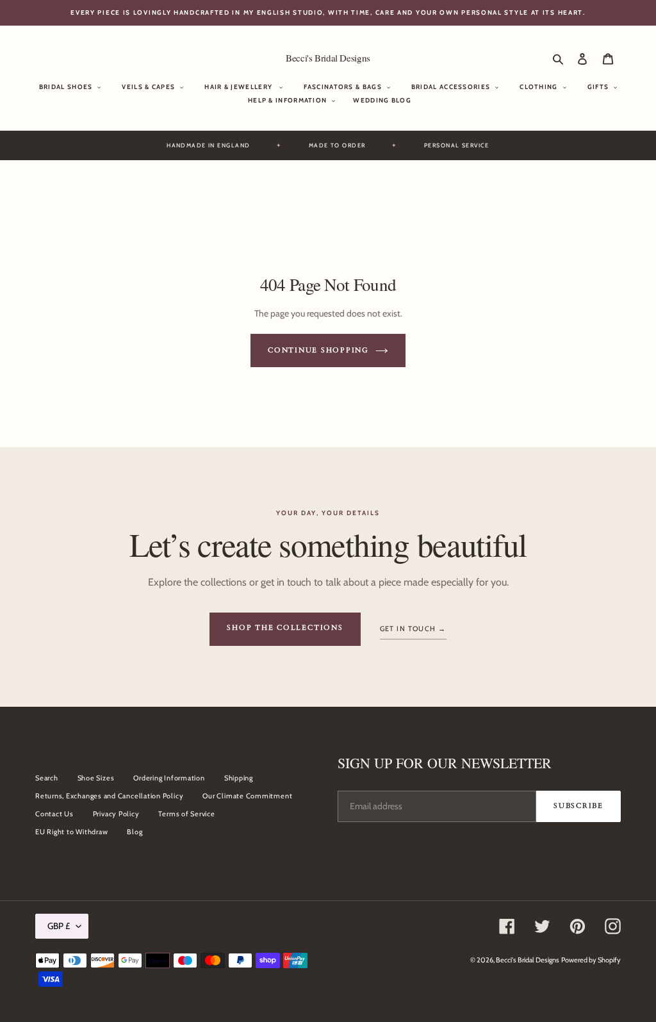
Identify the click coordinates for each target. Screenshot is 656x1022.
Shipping (238, 777)
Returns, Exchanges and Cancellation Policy (109, 795)
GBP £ (58, 926)
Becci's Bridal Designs (328, 58)
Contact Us (54, 813)
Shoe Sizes (96, 777)
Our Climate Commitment (247, 795)
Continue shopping (318, 350)
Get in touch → (413, 628)
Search (46, 777)
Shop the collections (285, 627)
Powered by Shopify (591, 959)
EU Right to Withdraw (71, 831)
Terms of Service (186, 813)
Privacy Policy (116, 813)
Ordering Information (168, 777)
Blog (134, 831)
